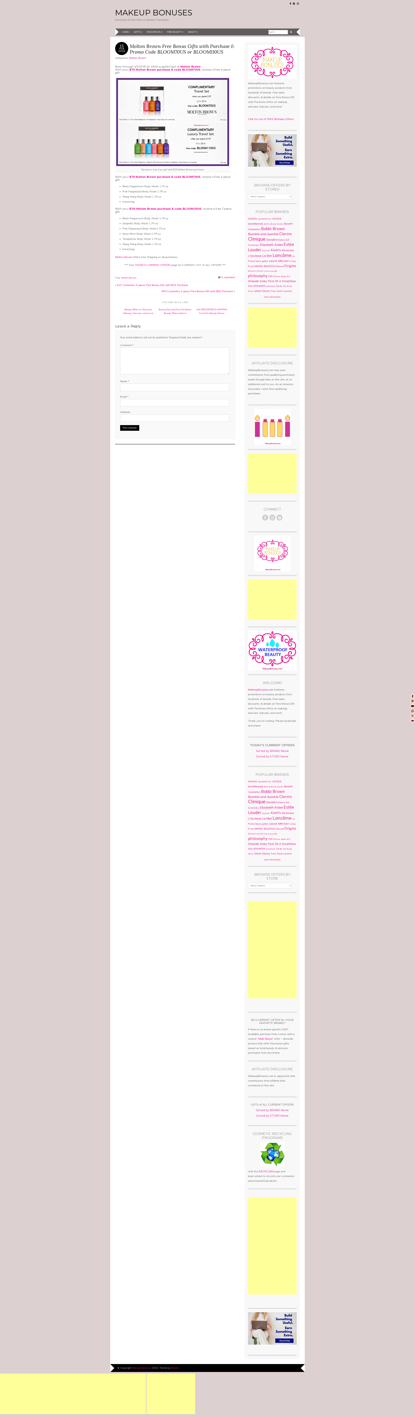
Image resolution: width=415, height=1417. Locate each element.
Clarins (285, 233)
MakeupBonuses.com (260, 689)
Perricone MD (270, 271)
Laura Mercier (279, 261)
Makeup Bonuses (153, 12)
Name (124, 381)
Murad (280, 266)
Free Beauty (174, 32)
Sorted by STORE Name (272, 756)
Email (124, 396)
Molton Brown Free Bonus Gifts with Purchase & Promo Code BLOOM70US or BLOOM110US (182, 49)
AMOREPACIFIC (265, 219)
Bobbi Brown (273, 228)
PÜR (270, 276)
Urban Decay (262, 290)
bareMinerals (255, 223)
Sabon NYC (285, 276)
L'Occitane (254, 255)
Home (125, 32)
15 (121, 46)
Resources (153, 32)
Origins (290, 266)
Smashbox (289, 281)
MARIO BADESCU (265, 266)
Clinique (257, 239)
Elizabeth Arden (271, 245)
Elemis (281, 239)
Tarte (279, 286)
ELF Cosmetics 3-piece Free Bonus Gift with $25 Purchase (152, 285)
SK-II (278, 281)
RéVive (276, 276)
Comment (127, 345)
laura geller (262, 261)
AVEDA (277, 218)
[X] (412, 715)
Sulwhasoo (270, 286)
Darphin (272, 239)
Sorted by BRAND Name (272, 751)
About (192, 32)
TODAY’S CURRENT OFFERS (153, 265)
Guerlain (266, 250)
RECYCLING (266, 1171)
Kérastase (288, 250)
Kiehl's (276, 250)
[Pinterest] (412, 701)
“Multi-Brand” (265, 1038)
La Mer (267, 256)
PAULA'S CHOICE (256, 271)
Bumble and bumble (263, 234)
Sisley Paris (267, 281)
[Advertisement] (272, 327)
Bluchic (175, 1367)
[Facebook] (412, 696)
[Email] (412, 706)
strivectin (259, 285)
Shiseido (253, 281)
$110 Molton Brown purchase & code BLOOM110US (165, 208)
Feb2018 (121, 49)
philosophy (257, 276)
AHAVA (252, 218)
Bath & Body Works (273, 224)
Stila (250, 286)
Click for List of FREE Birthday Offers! (271, 119)
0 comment (228, 277)
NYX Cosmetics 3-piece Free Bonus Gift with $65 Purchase (197, 291)
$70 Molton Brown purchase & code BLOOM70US (164, 69)
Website (125, 412)
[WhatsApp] (412, 710)
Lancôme (282, 255)
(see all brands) (272, 297)
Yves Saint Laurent (281, 291)
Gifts (137, 32)
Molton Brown (137, 57)
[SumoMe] (412, 720)
